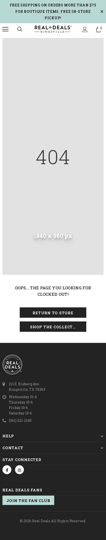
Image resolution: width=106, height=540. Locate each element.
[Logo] (53, 29)
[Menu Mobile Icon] (5, 29)
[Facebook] (6, 469)
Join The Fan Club (28, 500)
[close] (101, 11)
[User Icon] (85, 29)
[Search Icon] (19, 29)
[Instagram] (19, 469)
